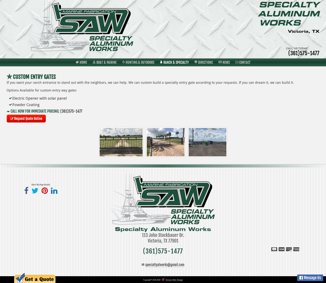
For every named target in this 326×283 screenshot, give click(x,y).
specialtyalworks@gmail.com (164, 265)
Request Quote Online (28, 118)
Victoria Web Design (174, 280)
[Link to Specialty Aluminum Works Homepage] (81, 51)
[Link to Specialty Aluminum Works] (163, 224)
